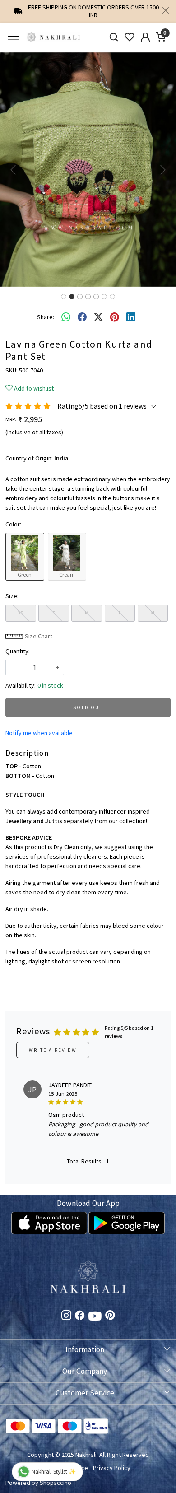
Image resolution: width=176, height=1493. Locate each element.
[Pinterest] (110, 1316)
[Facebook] (80, 1316)
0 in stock (50, 685)
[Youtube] (95, 1318)
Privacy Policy (111, 1468)
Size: (12, 596)
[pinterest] (115, 317)
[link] (114, 37)
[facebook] (82, 317)
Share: (45, 317)
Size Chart (37, 636)
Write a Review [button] (53, 1050)
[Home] (53, 37)
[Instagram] (66, 1316)
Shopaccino (55, 1483)
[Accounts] (145, 37)
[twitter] (98, 317)
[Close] (165, 10)
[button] (13, 169)
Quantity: (17, 651)
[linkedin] (131, 317)
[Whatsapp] (66, 317)
